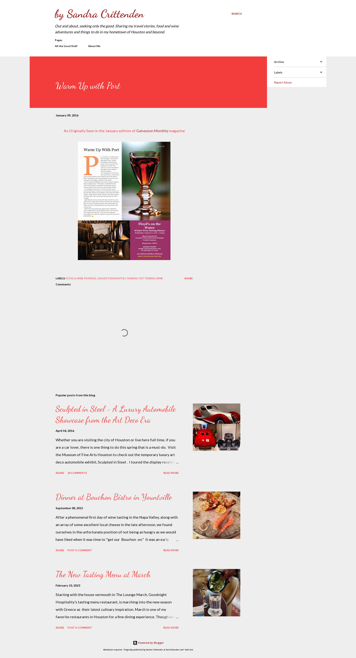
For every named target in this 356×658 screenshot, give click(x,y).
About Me (94, 46)
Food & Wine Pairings (81, 278)
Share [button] (188, 278)
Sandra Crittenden (141, 278)
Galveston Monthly (152, 130)
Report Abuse (283, 82)
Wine (159, 278)
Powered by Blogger (150, 642)
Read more (171, 472)
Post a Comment (79, 550)
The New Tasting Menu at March (103, 574)
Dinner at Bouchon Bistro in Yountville (114, 497)
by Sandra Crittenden (99, 13)
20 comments (77, 472)
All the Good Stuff (66, 46)
